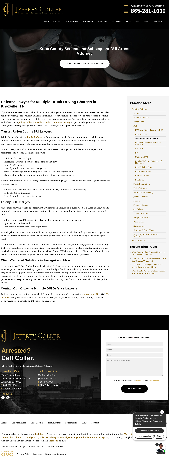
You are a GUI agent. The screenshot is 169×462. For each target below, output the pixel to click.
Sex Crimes (138, 209)
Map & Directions (12, 388)
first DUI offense (35, 137)
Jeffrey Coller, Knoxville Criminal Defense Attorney (44, 122)
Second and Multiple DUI (146, 138)
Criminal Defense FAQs (143, 230)
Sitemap (61, 454)
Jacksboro (40, 434)
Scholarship (116, 21)
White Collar (138, 222)
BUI (136, 153)
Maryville (39, 437)
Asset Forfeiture (138, 240)
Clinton (18, 437)
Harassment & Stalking (143, 192)
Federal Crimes (140, 188)
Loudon (94, 437)
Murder (136, 201)
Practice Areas (72, 21)
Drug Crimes (139, 122)
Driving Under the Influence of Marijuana (148, 162)
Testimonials (102, 21)
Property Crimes (140, 205)
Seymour (53, 441)
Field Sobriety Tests (143, 167)
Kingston (103, 437)
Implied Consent (142, 176)
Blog (137, 21)
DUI (135, 126)
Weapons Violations (141, 218)
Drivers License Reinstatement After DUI (148, 143)
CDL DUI (139, 149)
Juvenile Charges (140, 197)
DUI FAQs (139, 180)
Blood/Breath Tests (143, 171)
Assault (136, 113)
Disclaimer (140, 380)
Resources (50, 454)
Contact (146, 21)
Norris (60, 437)
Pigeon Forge (71, 437)
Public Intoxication (141, 184)
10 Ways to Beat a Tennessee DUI (149, 130)
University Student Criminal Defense (145, 235)
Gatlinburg (50, 437)
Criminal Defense (139, 109)
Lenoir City (7, 437)
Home (46, 21)
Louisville (84, 437)
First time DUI (141, 134)
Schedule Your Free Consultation (84, 64)
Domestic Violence (141, 117)
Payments (158, 21)
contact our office (91, 294)
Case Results (87, 21)
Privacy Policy (153, 380)
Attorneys (57, 21)
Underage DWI (141, 157)
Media (128, 21)
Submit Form (134, 389)
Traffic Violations (140, 213)
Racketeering (139, 226)
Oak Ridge (28, 437)
